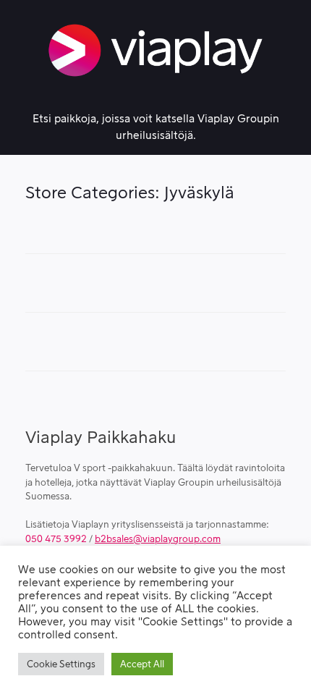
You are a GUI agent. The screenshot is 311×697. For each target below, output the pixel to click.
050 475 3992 (56, 539)
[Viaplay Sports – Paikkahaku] (155, 50)
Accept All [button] (142, 664)
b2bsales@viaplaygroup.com (158, 539)
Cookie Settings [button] (61, 664)
